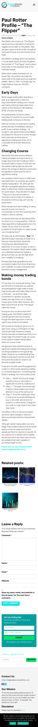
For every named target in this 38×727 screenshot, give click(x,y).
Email (5, 572)
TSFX (23, 36)
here (23, 710)
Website (5, 581)
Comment (7, 535)
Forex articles (7, 38)
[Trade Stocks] (12, 5)
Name (5, 563)
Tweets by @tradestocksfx (13, 654)
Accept (12, 723)
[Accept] (35, 720)
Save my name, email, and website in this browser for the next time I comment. (18, 596)
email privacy (26, 642)
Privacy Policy (23, 723)
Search (31, 660)
